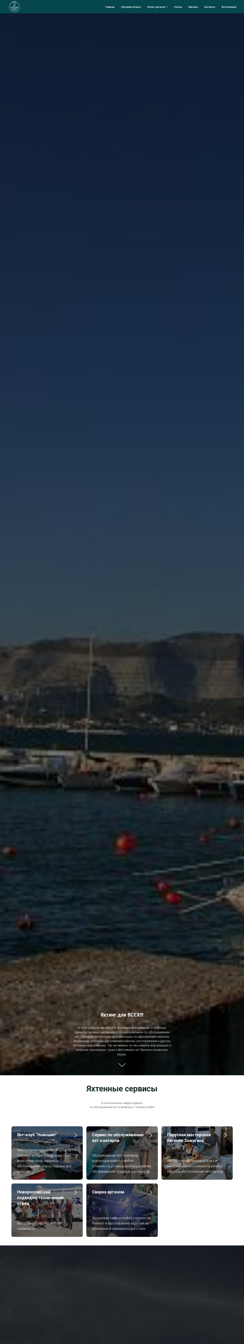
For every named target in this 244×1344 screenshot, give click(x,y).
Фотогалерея (229, 7)
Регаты (178, 7)
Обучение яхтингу (131, 7)
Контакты (209, 7)
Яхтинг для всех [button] (156, 7)
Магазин (193, 7)
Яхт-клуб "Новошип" (37, 1134)
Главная (110, 7)
